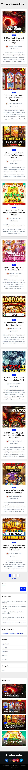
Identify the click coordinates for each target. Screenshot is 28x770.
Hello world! (20, 633)
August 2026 (5, 644)
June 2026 (5, 651)
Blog (14, 35)
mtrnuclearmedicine (15, 4)
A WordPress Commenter (8, 633)
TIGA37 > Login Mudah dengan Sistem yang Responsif (14, 98)
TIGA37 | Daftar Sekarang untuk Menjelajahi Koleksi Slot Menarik (14, 548)
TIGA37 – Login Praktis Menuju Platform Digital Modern (14, 155)
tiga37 (10, 46)
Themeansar (14, 768)
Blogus (22, 765)
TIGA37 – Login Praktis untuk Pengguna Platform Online (14, 212)
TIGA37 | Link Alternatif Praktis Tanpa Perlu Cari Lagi (14, 40)
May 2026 (4, 655)
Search (4, 584)
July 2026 (4, 648)
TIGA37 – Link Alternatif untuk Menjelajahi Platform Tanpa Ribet (14, 435)
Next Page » (14, 578)
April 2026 (5, 659)
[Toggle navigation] (2, 4)
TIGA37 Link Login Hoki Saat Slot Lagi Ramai (14, 623)
